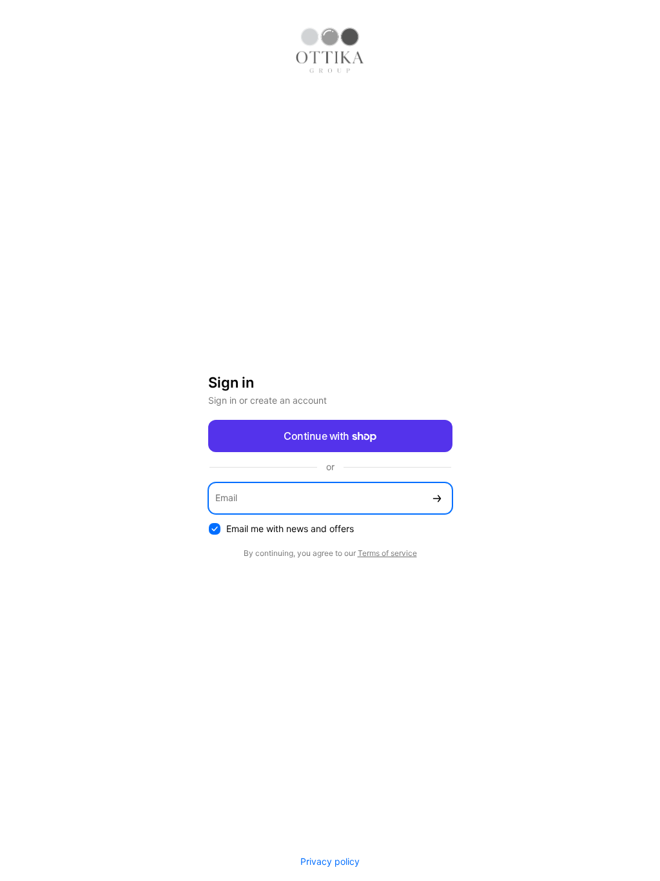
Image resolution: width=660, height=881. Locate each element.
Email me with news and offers (290, 528)
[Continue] (437, 498)
